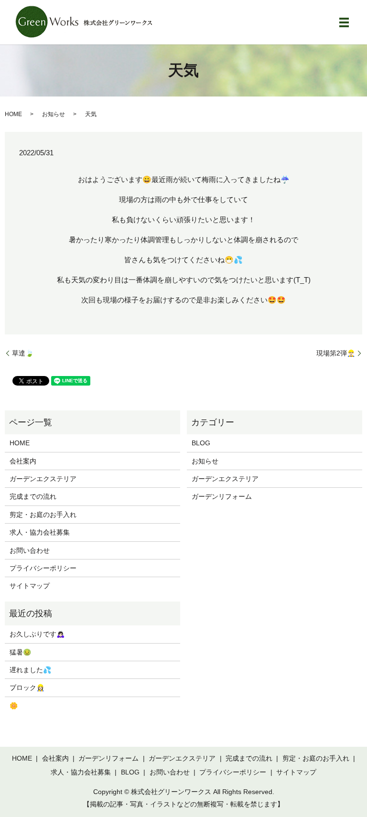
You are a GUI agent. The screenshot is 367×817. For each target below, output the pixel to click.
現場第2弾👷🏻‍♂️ (335, 353)
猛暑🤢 (20, 652)
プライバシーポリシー (43, 568)
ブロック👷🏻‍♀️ (27, 687)
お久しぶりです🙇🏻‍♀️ (37, 634)
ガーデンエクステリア (43, 479)
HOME (13, 114)
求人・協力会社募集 (40, 532)
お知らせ (53, 114)
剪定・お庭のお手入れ (43, 514)
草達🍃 (22, 353)
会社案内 (23, 461)
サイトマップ (30, 586)
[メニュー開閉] (344, 22)
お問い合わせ (30, 550)
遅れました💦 (30, 670)
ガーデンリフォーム (222, 496)
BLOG (201, 443)
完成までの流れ (33, 496)
